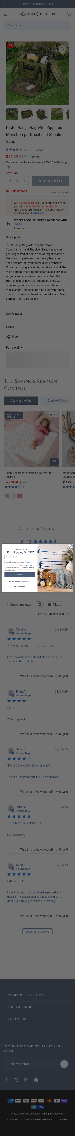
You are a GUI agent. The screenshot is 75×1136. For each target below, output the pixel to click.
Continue (20, 574)
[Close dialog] (70, 546)
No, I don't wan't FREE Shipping (19, 581)
